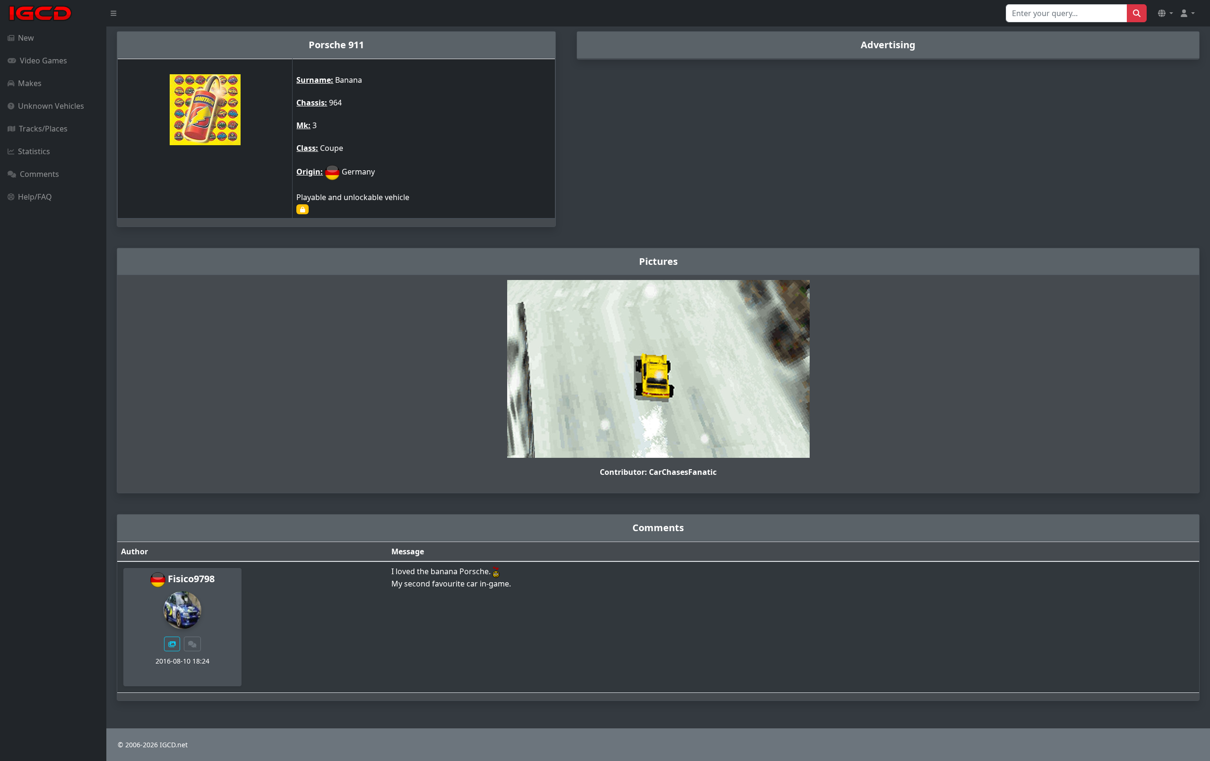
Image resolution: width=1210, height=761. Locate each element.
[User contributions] (172, 644)
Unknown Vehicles (51, 106)
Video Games (43, 60)
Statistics (34, 151)
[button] (1165, 13)
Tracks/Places (43, 128)
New (26, 38)
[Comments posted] (192, 644)
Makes (30, 83)
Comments (39, 174)
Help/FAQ (35, 197)
